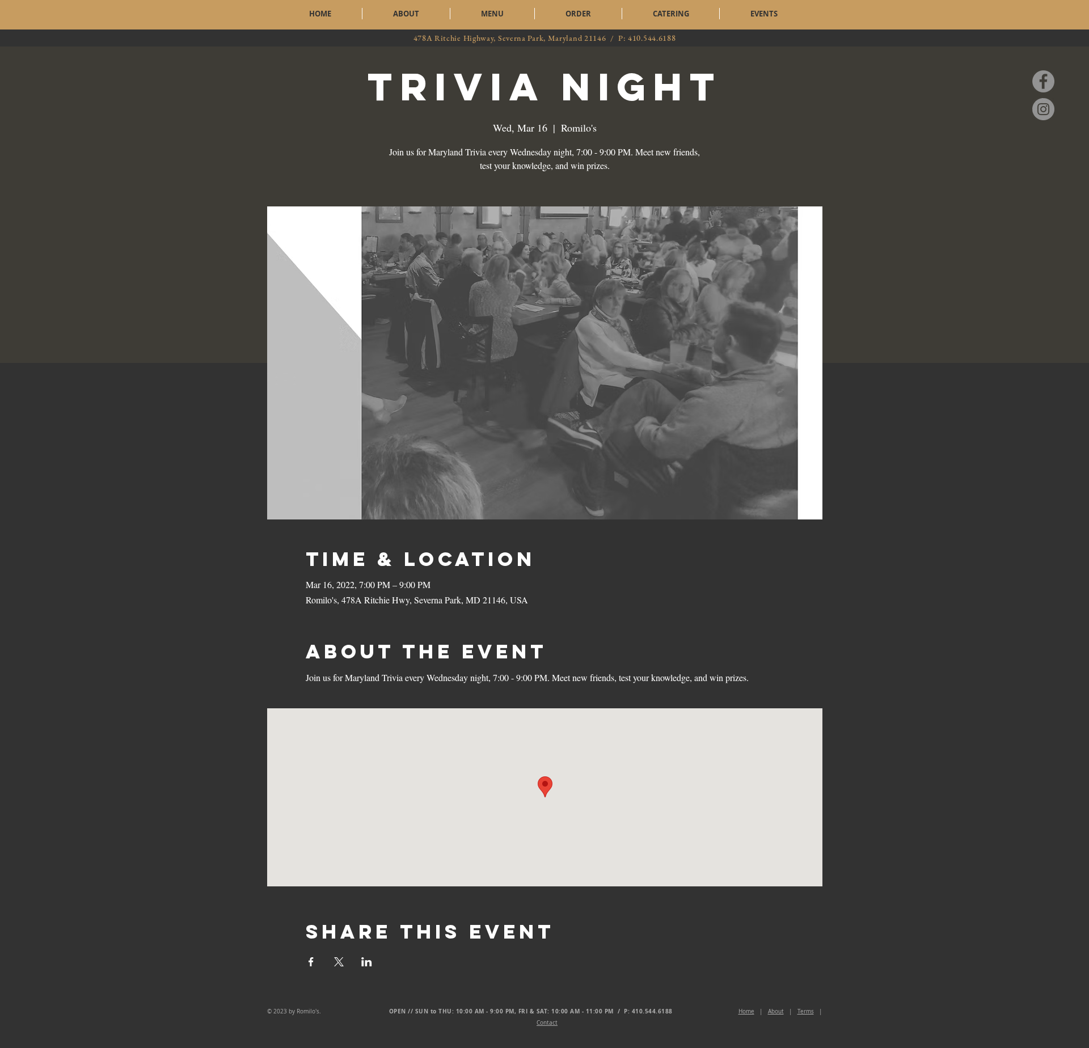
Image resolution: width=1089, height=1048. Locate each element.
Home (746, 1011)
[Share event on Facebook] (311, 961)
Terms (805, 1011)
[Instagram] (1043, 109)
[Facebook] (1043, 81)
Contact (547, 1022)
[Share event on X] (339, 961)
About (776, 1011)
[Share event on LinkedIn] (366, 961)
